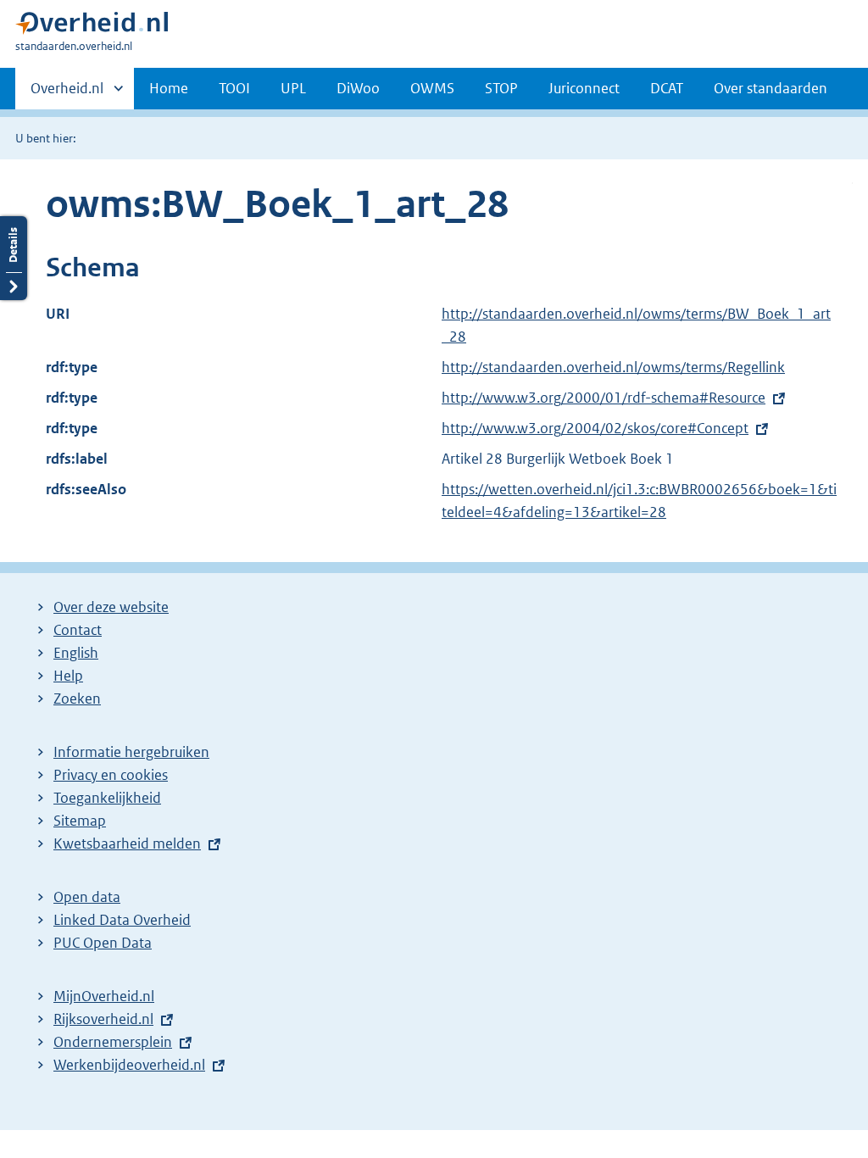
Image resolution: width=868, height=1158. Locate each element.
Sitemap (79, 820)
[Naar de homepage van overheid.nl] (91, 27)
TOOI (234, 88)
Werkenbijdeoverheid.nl (129, 1064)
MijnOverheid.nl (103, 996)
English (75, 652)
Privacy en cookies (110, 775)
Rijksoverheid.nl (103, 1019)
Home (168, 88)
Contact (77, 630)
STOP (501, 88)
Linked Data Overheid (122, 919)
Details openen (13, 258)
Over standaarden (770, 88)
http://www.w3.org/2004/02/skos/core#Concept (595, 428)
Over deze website (111, 607)
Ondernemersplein (112, 1042)
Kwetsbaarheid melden (127, 843)
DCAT (666, 88)
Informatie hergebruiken (131, 752)
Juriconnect (584, 88)
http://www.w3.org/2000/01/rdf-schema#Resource (603, 397)
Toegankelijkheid (107, 797)
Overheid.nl (67, 94)
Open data (86, 897)
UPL (293, 88)
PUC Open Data (102, 942)
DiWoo (358, 88)
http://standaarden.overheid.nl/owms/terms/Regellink (613, 367)
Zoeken (77, 698)
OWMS (432, 88)
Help (68, 675)
